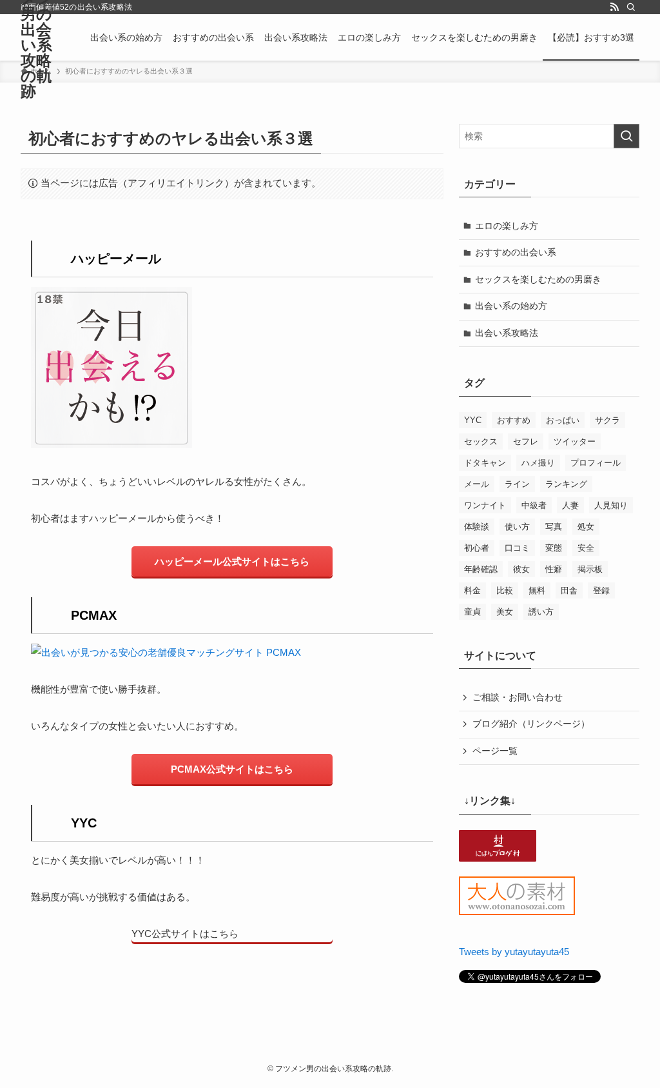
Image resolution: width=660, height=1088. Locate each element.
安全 (586, 548)
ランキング (566, 484)
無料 (537, 590)
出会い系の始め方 (511, 306)
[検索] (631, 7)
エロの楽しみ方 (506, 226)
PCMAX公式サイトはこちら (232, 769)
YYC (472, 420)
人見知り (611, 505)
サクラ (607, 420)
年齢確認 (481, 569)
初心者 (476, 548)
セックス (481, 441)
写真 (553, 526)
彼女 (521, 569)
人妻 (570, 505)
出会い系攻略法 (506, 333)
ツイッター (575, 441)
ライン (517, 484)
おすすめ (513, 420)
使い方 (517, 526)
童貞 (472, 612)
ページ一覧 (495, 751)
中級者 (534, 505)
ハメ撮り (538, 463)
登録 (601, 590)
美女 (504, 612)
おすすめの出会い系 (515, 252)
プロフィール (595, 463)
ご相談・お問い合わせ (517, 697)
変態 (553, 548)
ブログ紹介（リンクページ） (531, 723)
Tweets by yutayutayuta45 (514, 951)
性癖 (553, 569)
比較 (504, 590)
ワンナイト (485, 505)
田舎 (569, 590)
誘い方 (541, 612)
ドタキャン (485, 463)
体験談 (476, 526)
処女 (586, 526)
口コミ (517, 548)
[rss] (614, 7)
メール (476, 484)
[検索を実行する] (626, 136)
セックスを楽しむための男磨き (538, 279)
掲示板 (590, 569)
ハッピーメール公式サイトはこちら (232, 561)
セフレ (525, 441)
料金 (472, 590)
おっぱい (562, 420)
